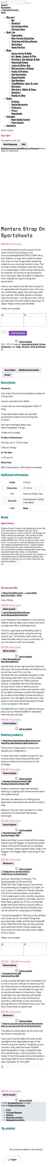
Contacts (11, 125)
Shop (8, 50)
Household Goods (19, 62)
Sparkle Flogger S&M (10, 835)
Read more (8, 863)
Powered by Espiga (16, 1105)
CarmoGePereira (15, 1103)
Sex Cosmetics (19, 74)
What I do (10, 32)
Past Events (17, 122)
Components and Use (15, 1120)
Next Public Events (20, 119)
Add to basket (18, 333)
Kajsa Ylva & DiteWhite (11, 595)
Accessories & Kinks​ (21, 53)
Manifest (15, 23)
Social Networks (19, 104)
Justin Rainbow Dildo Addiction (14, 615)
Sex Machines (18, 80)
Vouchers (16, 92)
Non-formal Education (22, 38)
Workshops (16, 44)
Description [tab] (10, 370)
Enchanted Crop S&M (10, 976)
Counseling (16, 35)
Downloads (16, 113)
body (18, 346)
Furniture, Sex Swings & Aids (25, 59)
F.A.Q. (8, 1110)
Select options (9, 723)
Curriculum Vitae (19, 26)
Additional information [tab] (29, 370)
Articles (15, 101)
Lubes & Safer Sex (20, 65)
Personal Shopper (14, 1112)
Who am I (10, 17)
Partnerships (18, 29)
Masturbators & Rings (22, 68)
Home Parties (18, 47)
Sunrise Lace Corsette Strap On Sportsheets (21, 1026)
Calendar (10, 116)
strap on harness (38, 346)
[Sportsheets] (11, 350)
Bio (12, 20)
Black (25, 508)
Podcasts (16, 107)
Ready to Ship (18, 95)
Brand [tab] (7, 375)
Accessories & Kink (30, 344)
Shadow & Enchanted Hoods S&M (15, 784)
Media (9, 98)
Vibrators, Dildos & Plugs (23, 89)
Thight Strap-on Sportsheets (14, 874)
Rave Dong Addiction (9, 661)
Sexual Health (18, 77)
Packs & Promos (19, 71)
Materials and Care (14, 1117)
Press (14, 110)
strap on (25, 346)
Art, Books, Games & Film (23, 56)
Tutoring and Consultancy (24, 41)
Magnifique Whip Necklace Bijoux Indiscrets (19, 743)
